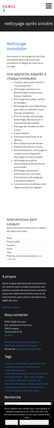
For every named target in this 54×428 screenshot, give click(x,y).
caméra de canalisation (15, 370)
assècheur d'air (33, 366)
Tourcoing (35, 348)
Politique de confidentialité (34, 422)
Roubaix (25, 348)
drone (26, 377)
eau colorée (10, 380)
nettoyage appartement (37, 383)
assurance (9, 363)
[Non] (50, 416)
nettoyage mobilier (31, 390)
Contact (8, 335)
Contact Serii (43, 373)
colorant (32, 373)
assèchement (21, 363)
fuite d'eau (21, 380)
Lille (18, 348)
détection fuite (37, 377)
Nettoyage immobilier (17, 46)
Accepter (11, 422)
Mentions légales (11, 307)
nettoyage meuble (13, 390)
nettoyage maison (36, 387)
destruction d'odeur (14, 377)
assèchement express (15, 366)
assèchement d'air (36, 363)
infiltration (31, 380)
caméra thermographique (16, 373)
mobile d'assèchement (15, 383)
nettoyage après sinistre (16, 387)
